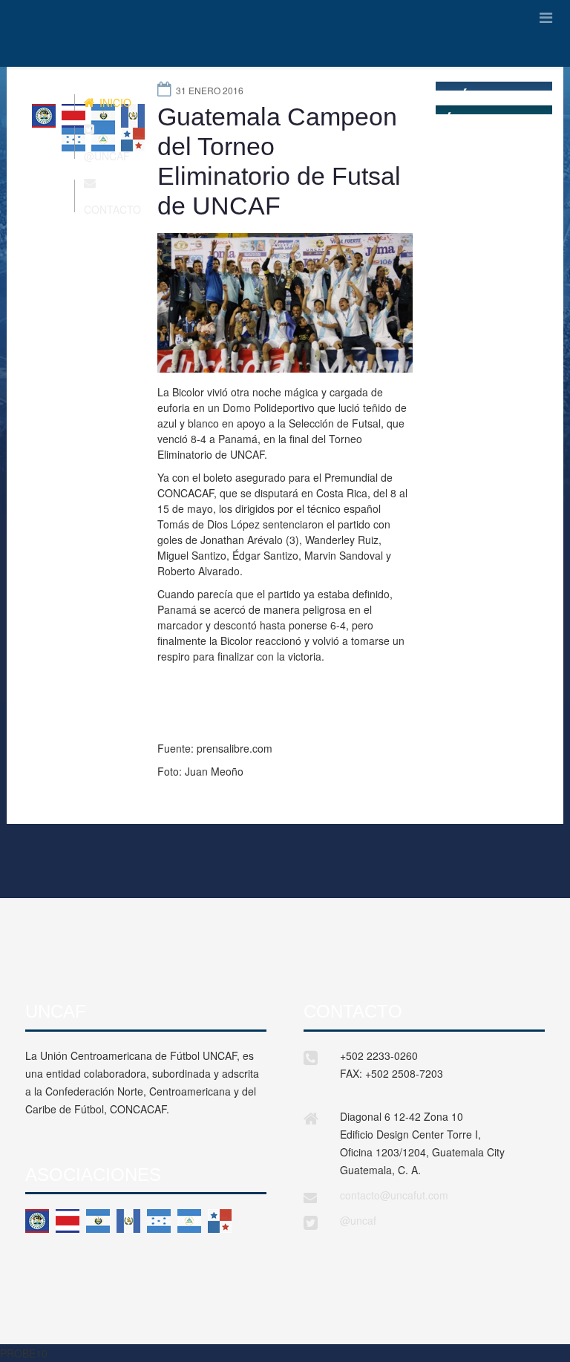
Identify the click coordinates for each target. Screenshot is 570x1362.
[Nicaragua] (189, 1221)
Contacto (112, 209)
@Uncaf (107, 155)
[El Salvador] (98, 1221)
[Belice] (37, 1221)
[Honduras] (159, 1221)
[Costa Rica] (67, 1221)
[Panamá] (220, 1221)
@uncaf (358, 1220)
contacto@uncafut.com (394, 1195)
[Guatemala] (128, 1221)
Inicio (113, 102)
